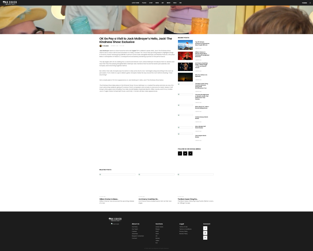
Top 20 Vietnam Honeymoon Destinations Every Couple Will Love (202, 43)
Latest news (159, 227)
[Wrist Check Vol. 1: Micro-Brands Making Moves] (185, 108)
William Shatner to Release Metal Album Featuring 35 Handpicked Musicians (202, 54)
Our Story (135, 227)
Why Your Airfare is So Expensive (201, 75)
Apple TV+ (135, 51)
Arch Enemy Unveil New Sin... (149, 199)
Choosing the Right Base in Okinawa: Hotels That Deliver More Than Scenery (202, 97)
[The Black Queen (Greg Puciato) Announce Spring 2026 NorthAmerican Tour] (185, 87)
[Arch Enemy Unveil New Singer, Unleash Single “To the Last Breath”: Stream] (185, 67)
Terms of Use (183, 227)
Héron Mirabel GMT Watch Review (200, 127)
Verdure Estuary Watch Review (201, 117)
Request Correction (138, 236)
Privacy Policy (183, 231)
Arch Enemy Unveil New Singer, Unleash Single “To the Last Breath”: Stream (201, 65)
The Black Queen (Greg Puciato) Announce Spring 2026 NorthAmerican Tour (201, 86)
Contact (134, 238)
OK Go (123, 55)
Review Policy (183, 234)
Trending (304, 3)
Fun (157, 243)
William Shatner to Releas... (108, 199)
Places (158, 229)
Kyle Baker (106, 45)
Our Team (135, 229)
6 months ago (198, 48)
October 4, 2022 (114, 45)
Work (157, 234)
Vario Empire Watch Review (200, 136)
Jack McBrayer (104, 51)
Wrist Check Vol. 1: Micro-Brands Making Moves (202, 107)
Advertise (135, 234)
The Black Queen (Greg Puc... (188, 199)
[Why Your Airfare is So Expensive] (185, 77)
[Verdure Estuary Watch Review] (185, 119)
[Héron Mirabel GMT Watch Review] (185, 129)
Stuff (157, 231)
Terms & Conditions (185, 229)
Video (157, 240)
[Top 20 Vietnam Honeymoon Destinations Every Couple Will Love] (185, 45)
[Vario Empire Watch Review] (185, 138)
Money (158, 238)
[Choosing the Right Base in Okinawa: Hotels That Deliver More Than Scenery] (185, 98)
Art (156, 236)
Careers (134, 231)
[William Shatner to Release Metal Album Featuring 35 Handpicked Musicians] (185, 56)
